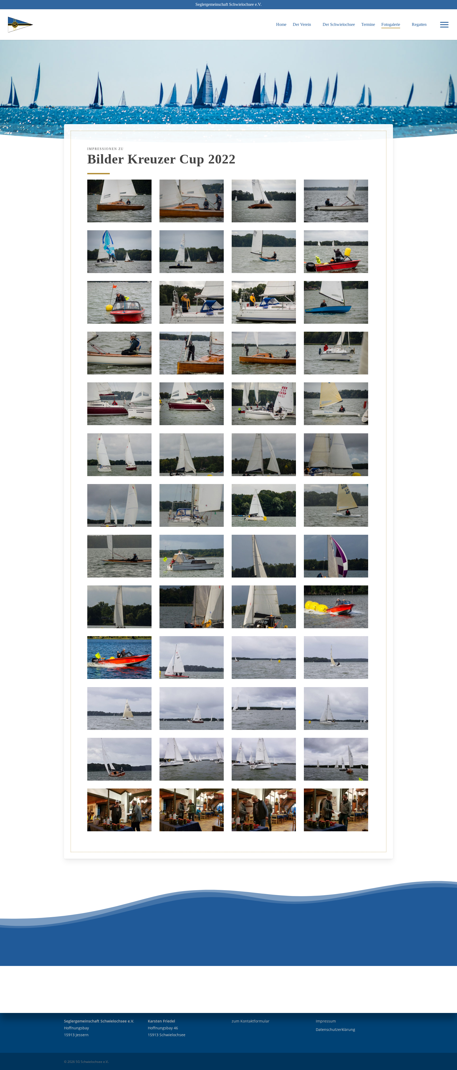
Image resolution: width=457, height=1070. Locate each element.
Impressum (326, 1021)
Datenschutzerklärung (335, 1029)
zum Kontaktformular (250, 1021)
